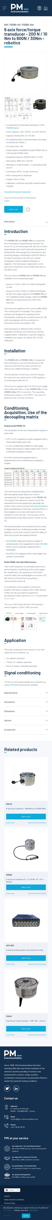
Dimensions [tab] (9, 711)
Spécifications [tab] (10, 692)
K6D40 (9, 804)
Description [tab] (9, 221)
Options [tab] (7, 720)
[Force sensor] (11, 104)
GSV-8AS (43, 544)
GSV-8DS (13, 541)
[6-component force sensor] (39, 104)
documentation (40, 506)
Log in (6, 200)
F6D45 (9, 1016)
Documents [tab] (9, 702)
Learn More (33, 1210)
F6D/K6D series (12, 128)
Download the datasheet (37, 823)
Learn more (10, 823)
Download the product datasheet (17, 192)
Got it (26, 1216)
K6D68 (9, 875)
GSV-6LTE (14, 553)
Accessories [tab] (9, 729)
